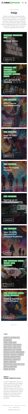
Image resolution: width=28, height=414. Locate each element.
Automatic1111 (12, 260)
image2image (20, 352)
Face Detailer (8, 364)
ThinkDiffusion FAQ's (14, 269)
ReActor (16, 364)
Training (20, 354)
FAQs (5, 37)
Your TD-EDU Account (10, 136)
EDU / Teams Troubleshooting (12, 104)
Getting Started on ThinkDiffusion (13, 300)
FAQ (10, 407)
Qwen (6, 361)
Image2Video (8, 359)
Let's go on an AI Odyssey (12, 81)
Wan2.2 (6, 366)
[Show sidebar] (25, 3)
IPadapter (12, 361)
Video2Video (8, 69)
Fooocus (6, 262)
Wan (5, 347)
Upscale (6, 352)
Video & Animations (10, 71)
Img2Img (13, 354)
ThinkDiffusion (12, 409)
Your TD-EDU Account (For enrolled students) (13, 234)
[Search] (23, 3)
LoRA (14, 347)
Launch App (17, 405)
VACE (22, 364)
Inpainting (16, 359)
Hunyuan (6, 357)
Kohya (12, 262)
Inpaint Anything (9, 369)
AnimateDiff (7, 74)
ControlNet (8, 67)
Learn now (8, 59)
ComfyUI (6, 76)
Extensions (16, 74)
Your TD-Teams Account (11, 169)
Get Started (8, 35)
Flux (19, 347)
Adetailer (13, 366)
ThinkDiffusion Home (7, 405)
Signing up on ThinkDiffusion (11, 201)
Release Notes (17, 35)
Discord (24, 405)
